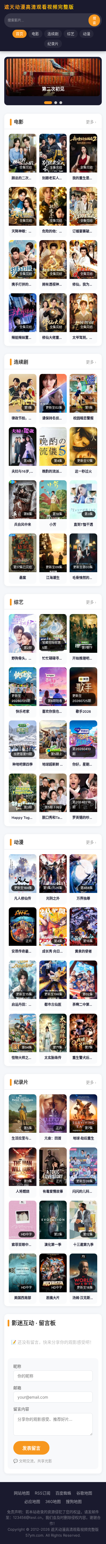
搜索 (94, 20)
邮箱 (17, 1387)
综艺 (70, 33)
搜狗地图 (74, 1501)
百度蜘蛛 (63, 1493)
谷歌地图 (84, 1493)
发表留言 (31, 1448)
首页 (19, 33)
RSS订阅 (42, 1493)
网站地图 (22, 1493)
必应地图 (32, 1501)
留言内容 (21, 1409)
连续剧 (53, 33)
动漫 (86, 33)
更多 (91, 121)
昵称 (17, 1366)
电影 (35, 33)
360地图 (53, 1501)
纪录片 (53, 43)
